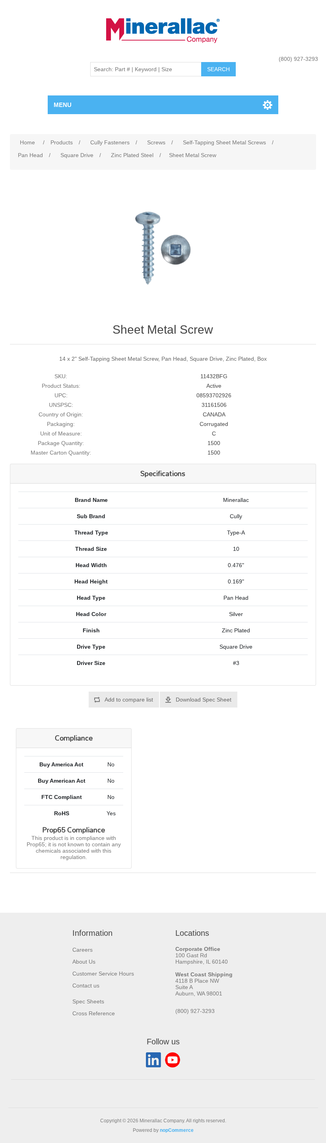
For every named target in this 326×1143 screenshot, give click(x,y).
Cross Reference (93, 1013)
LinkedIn (153, 1059)
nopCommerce (177, 1130)
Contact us (85, 985)
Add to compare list (129, 699)
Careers (82, 950)
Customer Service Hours (103, 973)
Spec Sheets (88, 1001)
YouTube (172, 1059)
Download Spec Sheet (203, 699)
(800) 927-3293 (298, 59)
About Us (83, 961)
